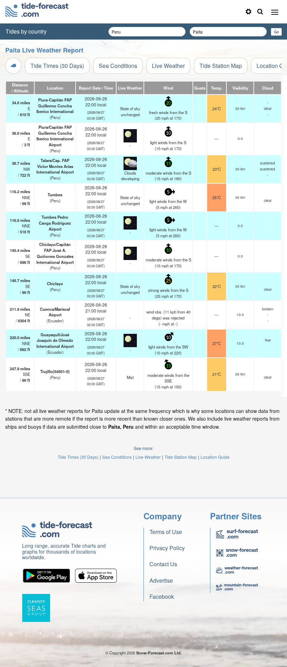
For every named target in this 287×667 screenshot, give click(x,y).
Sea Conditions (118, 66)
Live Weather (168, 66)
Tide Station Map (221, 66)
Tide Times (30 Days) (57, 66)
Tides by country (26, 31)
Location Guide (215, 457)
